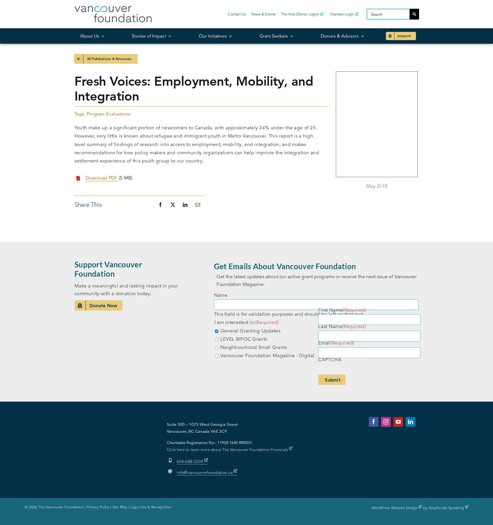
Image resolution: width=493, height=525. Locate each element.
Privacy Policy (98, 507)
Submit (332, 380)
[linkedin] (410, 422)
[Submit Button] (414, 14)
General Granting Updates (250, 331)
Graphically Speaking (447, 507)
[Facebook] (160, 204)
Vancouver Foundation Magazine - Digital (267, 355)
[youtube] (398, 422)
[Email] (198, 204)
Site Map (119, 507)
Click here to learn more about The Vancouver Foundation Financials (228, 449)
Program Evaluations (108, 114)
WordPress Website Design (395, 507)
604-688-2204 (190, 461)
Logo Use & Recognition (150, 507)
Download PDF (101, 178)
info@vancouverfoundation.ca (205, 472)
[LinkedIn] (185, 204)
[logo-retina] (112, 8)
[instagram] (386, 422)
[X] (173, 204)
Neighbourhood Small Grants (253, 347)
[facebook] (373, 422)
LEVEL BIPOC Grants (243, 339)
